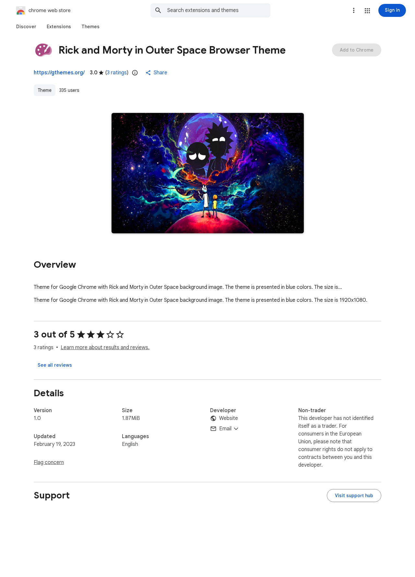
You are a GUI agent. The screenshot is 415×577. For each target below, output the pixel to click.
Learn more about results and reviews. (105, 347)
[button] (367, 10)
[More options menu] (353, 10)
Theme (45, 90)
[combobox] (218, 10)
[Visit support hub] (354, 495)
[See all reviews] (55, 365)
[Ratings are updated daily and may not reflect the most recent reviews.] (134, 72)
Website (228, 418)
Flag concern (49, 462)
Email (225, 428)
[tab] (26, 26)
